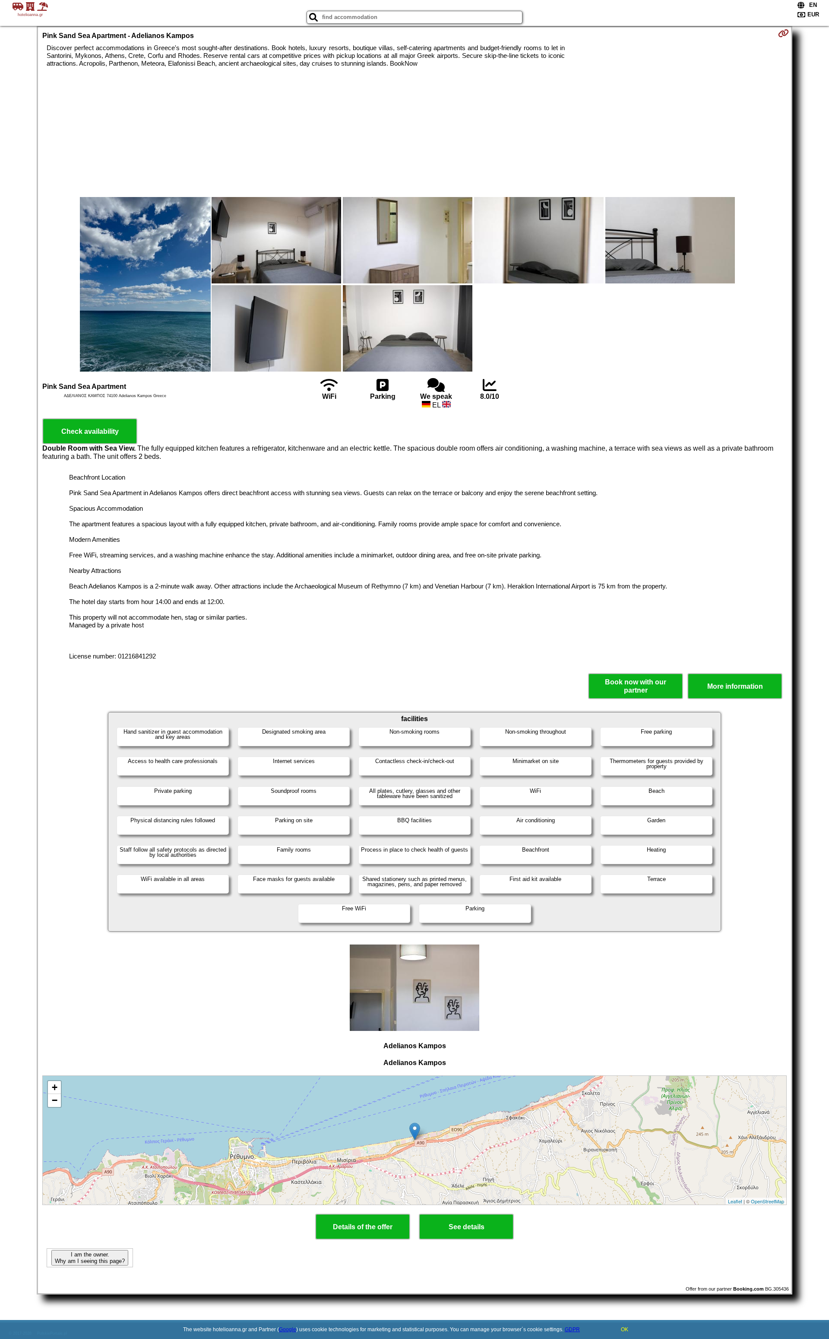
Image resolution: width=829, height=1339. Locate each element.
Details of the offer (362, 1227)
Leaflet (735, 1201)
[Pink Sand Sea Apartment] (145, 285)
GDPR (572, 1329)
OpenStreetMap (767, 1201)
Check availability (90, 431)
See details (466, 1227)
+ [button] (54, 1087)
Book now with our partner (635, 686)
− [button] (54, 1100)
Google (287, 1329)
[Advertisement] (414, 132)
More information (735, 686)
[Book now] (783, 33)
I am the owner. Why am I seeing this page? (90, 1257)
